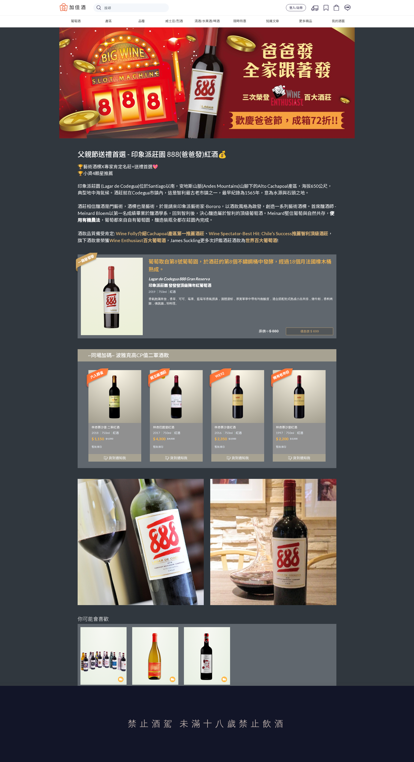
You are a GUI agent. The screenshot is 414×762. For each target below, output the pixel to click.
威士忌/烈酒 (174, 21)
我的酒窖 (338, 21)
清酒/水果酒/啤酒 (207, 21)
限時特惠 (239, 21)
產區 (108, 21)
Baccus (73, 7)
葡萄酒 (76, 21)
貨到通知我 (117, 458)
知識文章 (272, 21)
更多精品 (305, 21)
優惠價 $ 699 (309, 331)
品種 (141, 21)
